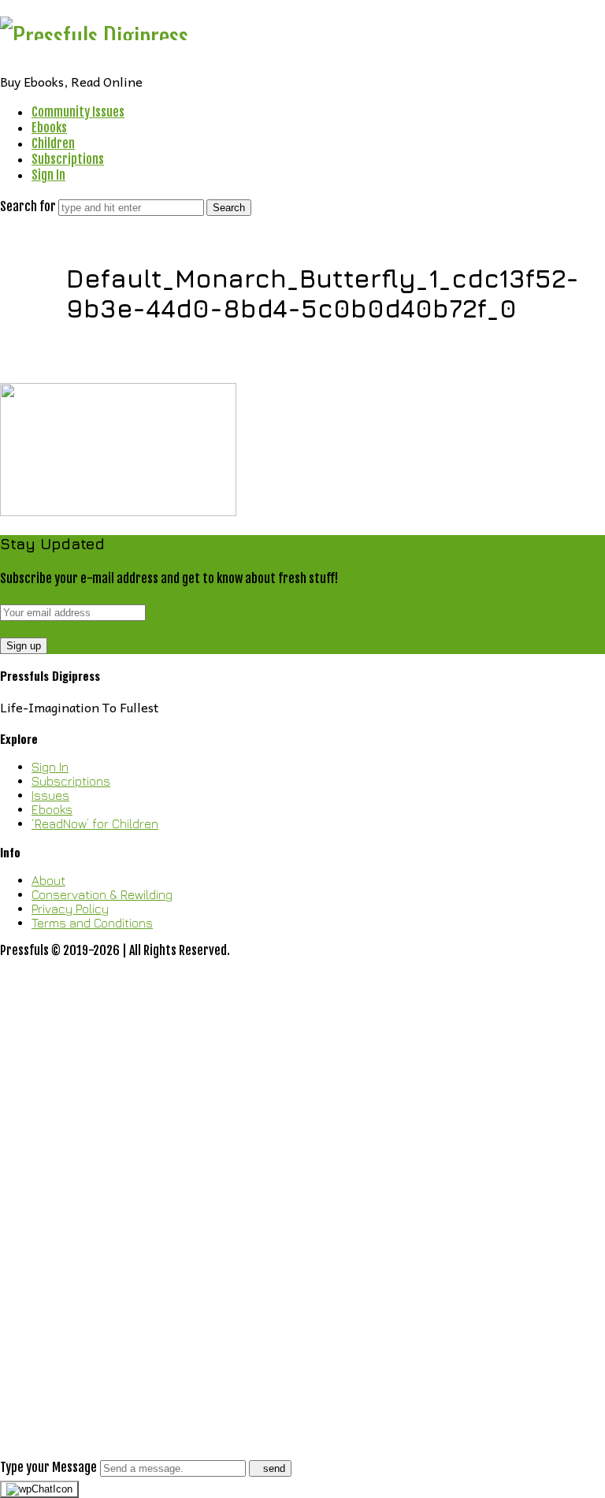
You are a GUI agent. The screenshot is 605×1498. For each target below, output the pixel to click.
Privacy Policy (70, 908)
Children (53, 143)
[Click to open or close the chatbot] (39, 1489)
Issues (50, 795)
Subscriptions (68, 159)
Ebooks (49, 128)
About (48, 880)
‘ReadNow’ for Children (95, 823)
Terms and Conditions (92, 923)
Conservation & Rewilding (102, 894)
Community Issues (78, 112)
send (274, 1468)
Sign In (48, 175)
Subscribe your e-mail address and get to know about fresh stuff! (169, 578)
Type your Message (48, 1467)
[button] (302, 1217)
